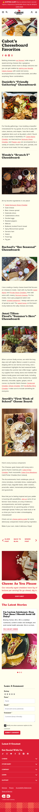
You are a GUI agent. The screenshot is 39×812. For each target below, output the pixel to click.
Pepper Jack (16, 142)
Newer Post (28, 540)
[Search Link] (6, 12)
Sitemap (4, 788)
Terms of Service (7, 791)
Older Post (7, 540)
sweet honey (22, 303)
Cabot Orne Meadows (29, 472)
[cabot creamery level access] (6, 796)
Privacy (11, 788)
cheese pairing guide (19, 519)
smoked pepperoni (13, 300)
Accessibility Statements (23, 788)
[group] (9, 694)
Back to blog (17, 540)
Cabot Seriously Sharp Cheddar (16, 205)
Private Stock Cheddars (18, 292)
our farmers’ (20, 60)
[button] (17, 672)
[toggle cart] (36, 12)
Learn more (19, 7)
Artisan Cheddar (14, 386)
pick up (24, 499)
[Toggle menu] (3, 12)
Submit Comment (12, 733)
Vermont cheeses (21, 295)
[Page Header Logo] (19, 12)
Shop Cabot (19, 596)
